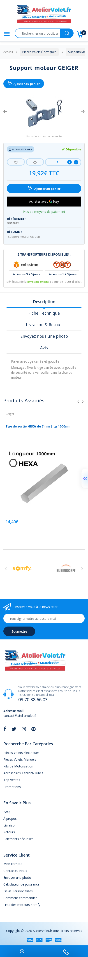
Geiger (10, 414)
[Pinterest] (33, 729)
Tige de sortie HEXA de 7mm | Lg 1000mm (39, 426)
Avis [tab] (44, 347)
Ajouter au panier (27, 84)
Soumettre (19, 631)
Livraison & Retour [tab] (44, 324)
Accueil (8, 52)
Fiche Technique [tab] (44, 313)
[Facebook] (4, 729)
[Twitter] (14, 729)
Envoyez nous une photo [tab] (44, 336)
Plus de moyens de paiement (44, 212)
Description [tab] (44, 301)
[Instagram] (24, 729)
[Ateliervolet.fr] (44, 15)
